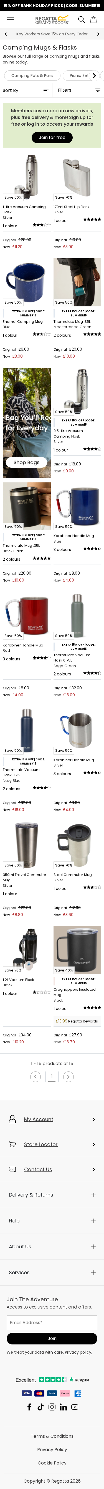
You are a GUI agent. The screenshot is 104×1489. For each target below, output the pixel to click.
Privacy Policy (52, 1449)
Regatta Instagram (52, 1406)
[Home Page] (51, 19)
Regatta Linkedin (63, 1406)
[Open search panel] (81, 19)
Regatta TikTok (40, 1406)
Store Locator (41, 1144)
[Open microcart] (93, 19)
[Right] (94, 75)
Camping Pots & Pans (32, 75)
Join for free (52, 137)
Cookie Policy (52, 1463)
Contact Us (38, 1169)
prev (5, 34)
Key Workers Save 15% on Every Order (52, 34)
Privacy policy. (78, 1352)
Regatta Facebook (29, 1406)
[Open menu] (10, 19)
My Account (38, 1119)
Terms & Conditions (52, 1436)
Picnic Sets (80, 75)
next (98, 34)
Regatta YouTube (74, 1406)
